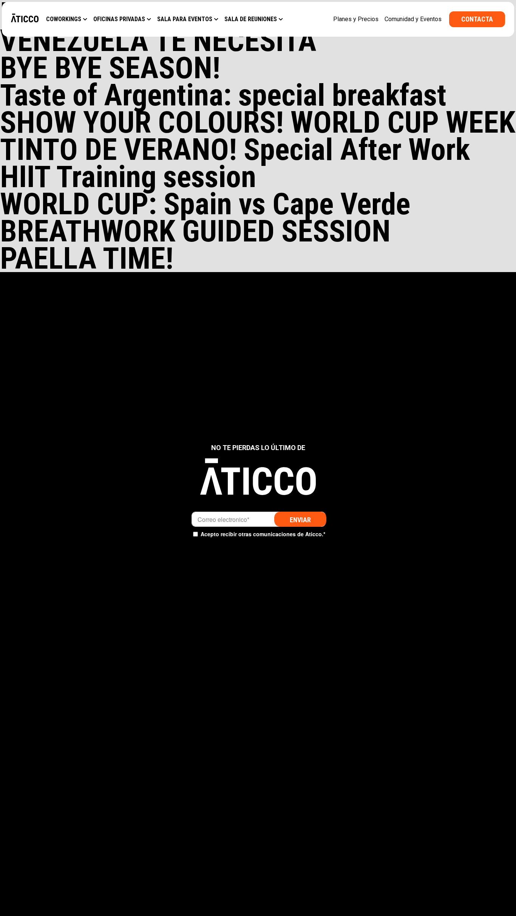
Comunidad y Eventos (413, 19)
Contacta (477, 19)
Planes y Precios (356, 19)
